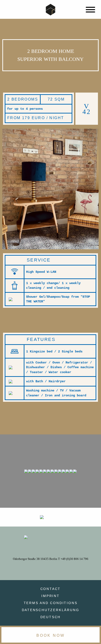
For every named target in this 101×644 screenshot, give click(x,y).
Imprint (50, 596)
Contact (50, 589)
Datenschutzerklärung (50, 610)
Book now (50, 635)
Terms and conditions (51, 603)
